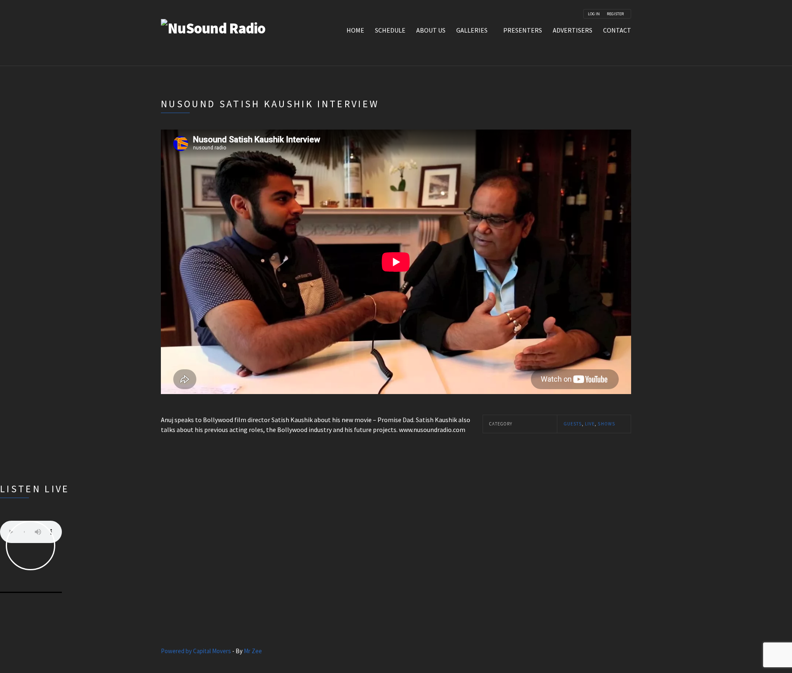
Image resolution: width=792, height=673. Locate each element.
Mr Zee (253, 651)
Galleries (472, 30)
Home (355, 30)
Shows (606, 424)
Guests (572, 424)
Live (590, 424)
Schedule (390, 30)
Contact (617, 30)
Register (615, 14)
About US (431, 30)
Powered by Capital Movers (196, 651)
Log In (594, 14)
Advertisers (572, 30)
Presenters (522, 30)
